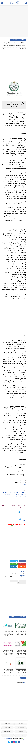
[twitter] (9, 742)
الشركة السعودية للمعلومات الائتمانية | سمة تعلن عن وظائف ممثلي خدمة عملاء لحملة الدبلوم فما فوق (8, 634)
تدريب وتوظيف (7, 731)
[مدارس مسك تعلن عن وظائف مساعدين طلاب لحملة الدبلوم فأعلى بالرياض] (20, 625)
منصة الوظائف (7, 738)
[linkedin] (12, 742)
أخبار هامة (21, 731)
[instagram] (14, 742)
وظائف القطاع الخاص (7, 723)
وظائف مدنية (7, 727)
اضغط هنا (23, 484)
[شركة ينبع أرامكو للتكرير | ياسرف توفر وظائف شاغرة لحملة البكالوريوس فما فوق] (20, 644)
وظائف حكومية (14, 39)
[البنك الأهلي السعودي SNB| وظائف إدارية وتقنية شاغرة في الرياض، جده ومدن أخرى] (20, 663)
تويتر (24, 520)
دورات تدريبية (20, 735)
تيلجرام (24, 513)
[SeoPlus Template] (23, 739)
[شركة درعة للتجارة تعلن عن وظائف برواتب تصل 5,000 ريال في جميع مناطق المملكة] (7, 644)
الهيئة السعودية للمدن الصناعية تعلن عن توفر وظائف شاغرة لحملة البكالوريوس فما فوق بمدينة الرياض (14, 494)
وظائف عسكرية (21, 582)
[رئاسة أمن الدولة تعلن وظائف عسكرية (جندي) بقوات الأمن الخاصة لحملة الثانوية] (7, 663)
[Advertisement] (14, 22)
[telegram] (16, 742)
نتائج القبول (7, 735)
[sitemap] (19, 742)
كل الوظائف (22, 39)
